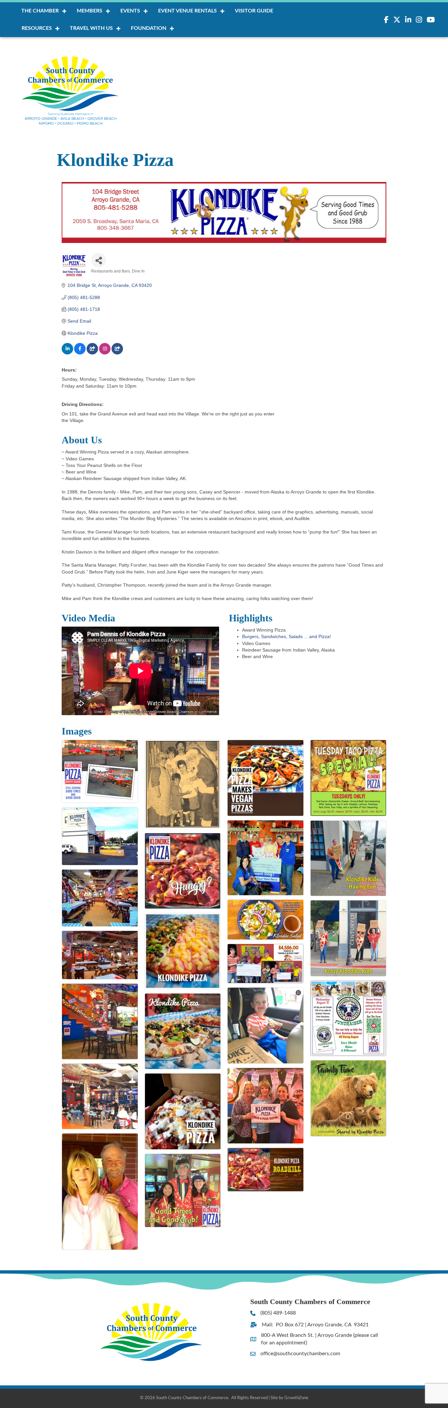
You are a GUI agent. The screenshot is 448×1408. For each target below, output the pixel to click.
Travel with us (91, 28)
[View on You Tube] (117, 352)
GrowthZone (296, 1398)
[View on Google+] (92, 352)
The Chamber (40, 10)
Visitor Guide (254, 10)
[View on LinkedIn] (67, 352)
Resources (37, 28)
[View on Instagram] (105, 352)
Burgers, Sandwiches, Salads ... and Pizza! (286, 636)
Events (130, 10)
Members (89, 10)
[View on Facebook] (80, 352)
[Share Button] (98, 260)
